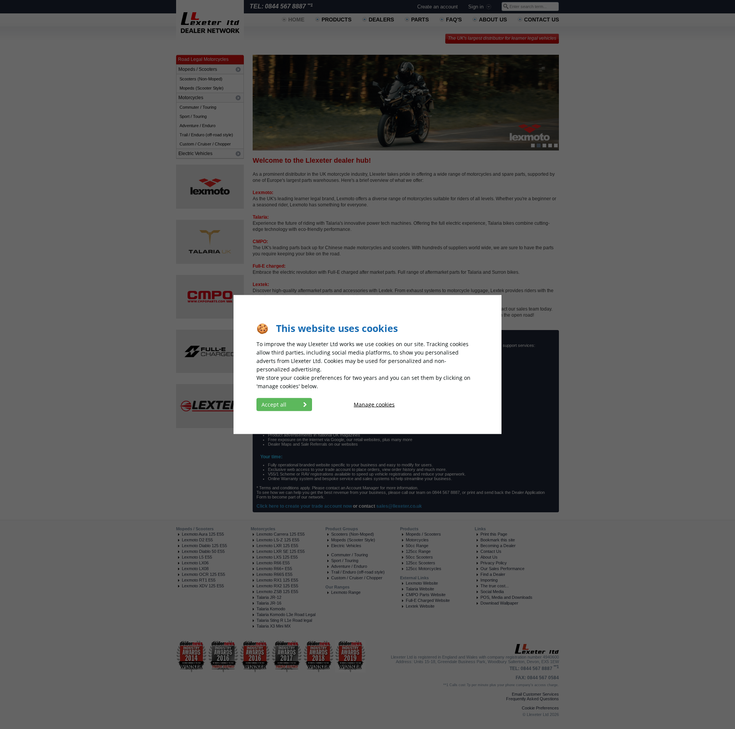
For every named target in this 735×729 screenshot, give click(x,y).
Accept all (274, 404)
